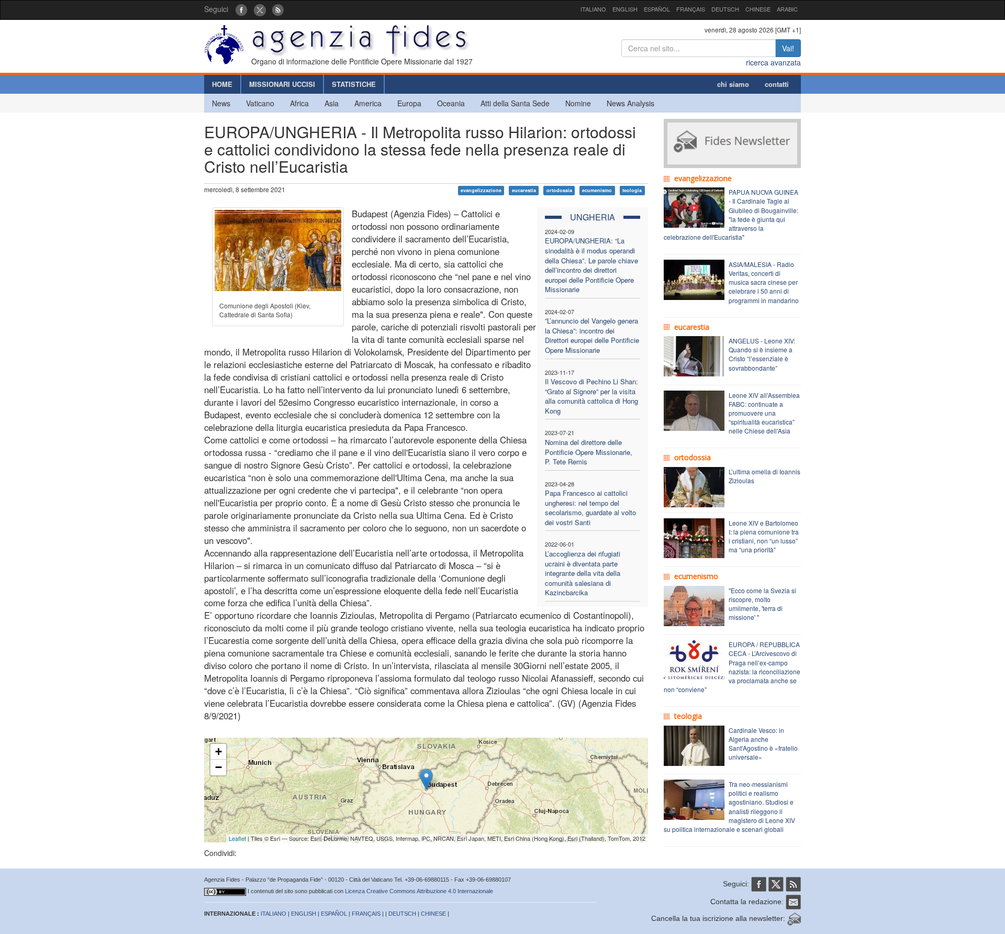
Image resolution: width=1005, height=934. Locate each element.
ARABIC (787, 9)
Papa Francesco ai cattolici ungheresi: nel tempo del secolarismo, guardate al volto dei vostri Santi (590, 507)
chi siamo (733, 84)
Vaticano (260, 103)
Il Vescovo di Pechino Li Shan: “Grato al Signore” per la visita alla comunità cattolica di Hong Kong (591, 396)
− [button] (218, 767)
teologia (632, 190)
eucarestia (524, 190)
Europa (409, 103)
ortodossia (559, 190)
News (221, 103)
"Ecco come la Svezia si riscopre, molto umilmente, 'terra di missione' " (762, 603)
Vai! (788, 48)
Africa (299, 103)
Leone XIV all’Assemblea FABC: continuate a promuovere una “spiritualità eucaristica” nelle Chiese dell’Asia (764, 413)
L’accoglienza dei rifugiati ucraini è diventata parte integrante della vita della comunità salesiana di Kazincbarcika (582, 573)
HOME (222, 84)
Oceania (451, 103)
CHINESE (757, 9)
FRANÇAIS (690, 9)
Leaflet (237, 838)
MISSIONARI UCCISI (282, 84)
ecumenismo (597, 190)
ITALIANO (593, 9)
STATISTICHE (354, 84)
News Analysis (630, 103)
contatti (777, 84)
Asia (332, 103)
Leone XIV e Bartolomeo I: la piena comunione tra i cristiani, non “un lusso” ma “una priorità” (764, 536)
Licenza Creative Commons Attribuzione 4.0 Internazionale (419, 891)
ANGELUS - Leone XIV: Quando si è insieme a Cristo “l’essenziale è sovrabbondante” (762, 354)
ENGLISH (625, 9)
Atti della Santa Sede (515, 103)
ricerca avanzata (773, 62)
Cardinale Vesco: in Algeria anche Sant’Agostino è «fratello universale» (763, 743)
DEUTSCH (725, 9)
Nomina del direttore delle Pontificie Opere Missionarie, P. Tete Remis (588, 451)
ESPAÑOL (657, 9)
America (368, 103)
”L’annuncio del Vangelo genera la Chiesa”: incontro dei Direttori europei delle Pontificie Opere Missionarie (592, 335)
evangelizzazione (481, 190)
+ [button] (218, 751)
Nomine (578, 103)
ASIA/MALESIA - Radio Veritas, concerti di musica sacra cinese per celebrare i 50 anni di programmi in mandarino (764, 282)
